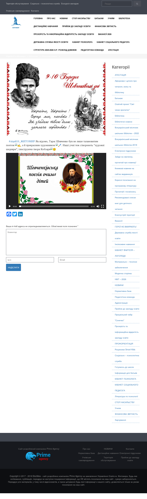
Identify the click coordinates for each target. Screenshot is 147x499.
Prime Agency (53, 448)
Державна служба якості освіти (51, 42)
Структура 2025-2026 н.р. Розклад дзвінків (55, 50)
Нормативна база (123, 291)
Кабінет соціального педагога (113, 42)
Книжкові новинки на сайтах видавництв (124, 171)
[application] (56, 181)
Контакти (35, 10)
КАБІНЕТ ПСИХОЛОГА (125, 378)
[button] (56, 181)
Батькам (99, 18)
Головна (38, 18)
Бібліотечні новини (123, 121)
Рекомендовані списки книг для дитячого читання (125, 203)
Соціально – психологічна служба (45, 3)
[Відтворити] (9, 206)
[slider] (54, 206)
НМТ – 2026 (120, 279)
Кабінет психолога (82, 42)
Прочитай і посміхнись (125, 191)
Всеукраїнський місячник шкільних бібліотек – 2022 (127, 130)
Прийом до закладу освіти (76, 26)
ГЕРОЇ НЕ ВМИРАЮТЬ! (126, 226)
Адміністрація (121, 302)
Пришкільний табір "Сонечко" (123, 317)
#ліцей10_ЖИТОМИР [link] (20, 141)
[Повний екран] (102, 206)
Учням (111, 18)
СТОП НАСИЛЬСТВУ (81, 18)
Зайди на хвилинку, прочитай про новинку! (125, 159)
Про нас (51, 18)
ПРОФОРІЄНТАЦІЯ (124, 343)
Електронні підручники (125, 150)
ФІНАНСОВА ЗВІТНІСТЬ (126, 414)
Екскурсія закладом (70, 3)
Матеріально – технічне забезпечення (126, 264)
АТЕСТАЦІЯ (113, 50)
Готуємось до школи (124, 367)
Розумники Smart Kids (125, 349)
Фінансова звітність (105, 26)
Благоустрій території (125, 214)
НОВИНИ (64, 18)
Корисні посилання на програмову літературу (125, 182)
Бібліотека (124, 18)
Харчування (120, 419)
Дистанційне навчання (46, 26)
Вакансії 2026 (104, 34)
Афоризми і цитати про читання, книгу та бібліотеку (126, 86)
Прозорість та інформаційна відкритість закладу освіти (64, 34)
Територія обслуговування (17, 3)
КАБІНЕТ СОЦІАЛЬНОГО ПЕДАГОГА (126, 387)
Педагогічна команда (92, 50)
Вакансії (118, 220)
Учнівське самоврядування (18, 10)
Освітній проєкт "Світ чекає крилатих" (124, 107)
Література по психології (126, 396)
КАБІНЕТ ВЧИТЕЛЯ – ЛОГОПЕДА (125, 253)
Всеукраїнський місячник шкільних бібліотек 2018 (126, 142)
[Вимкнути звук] (97, 206)
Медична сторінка (123, 273)
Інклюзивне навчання (125, 244)
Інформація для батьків (126, 372)
